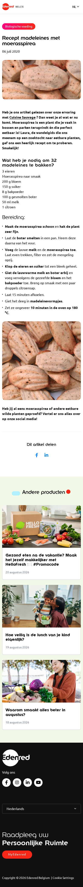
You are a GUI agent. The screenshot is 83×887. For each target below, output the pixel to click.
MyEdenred (17, 854)
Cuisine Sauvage (22, 117)
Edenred (8, 6)
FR (74, 12)
